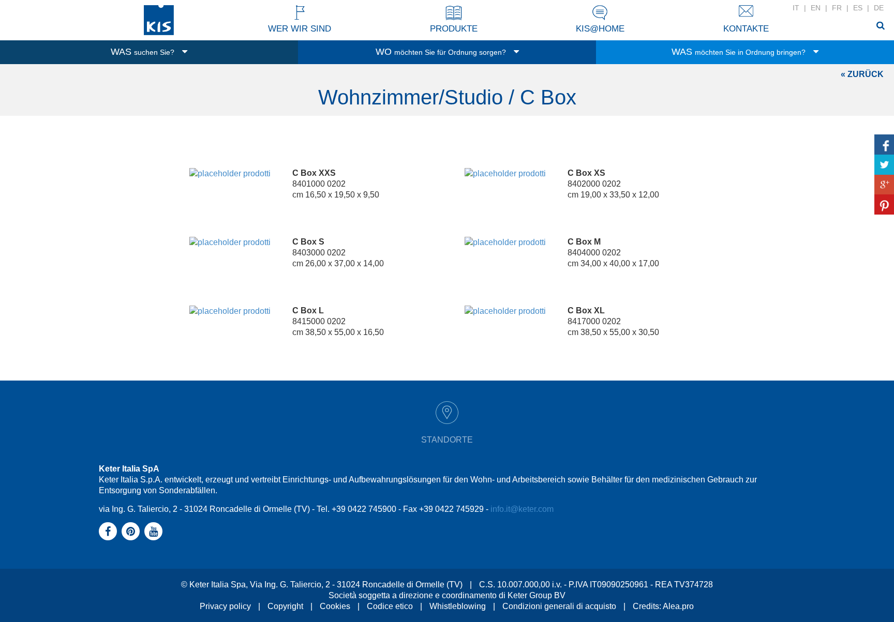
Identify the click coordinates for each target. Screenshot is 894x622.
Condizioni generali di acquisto (559, 606)
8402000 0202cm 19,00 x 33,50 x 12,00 (613, 184)
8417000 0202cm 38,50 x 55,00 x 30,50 (613, 321)
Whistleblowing (457, 606)
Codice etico (390, 606)
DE (879, 8)
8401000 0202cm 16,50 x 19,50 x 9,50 (335, 184)
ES (857, 8)
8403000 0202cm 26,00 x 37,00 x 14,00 (338, 252)
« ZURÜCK (862, 74)
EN (816, 8)
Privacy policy (225, 606)
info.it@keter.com (522, 509)
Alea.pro (678, 606)
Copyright (285, 606)
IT (796, 8)
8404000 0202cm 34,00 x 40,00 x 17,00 (613, 252)
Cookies (335, 606)
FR (837, 8)
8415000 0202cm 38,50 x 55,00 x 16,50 (338, 321)
